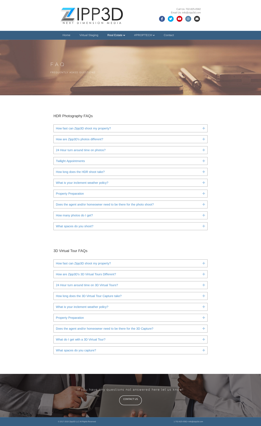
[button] (203, 128)
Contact (169, 35)
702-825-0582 (193, 9)
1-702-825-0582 (180, 422)
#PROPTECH (143, 35)
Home (66, 35)
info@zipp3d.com (191, 12)
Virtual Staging (88, 35)
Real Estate (114, 35)
